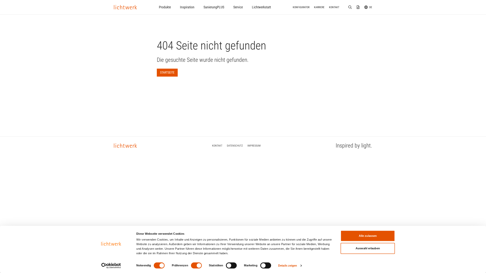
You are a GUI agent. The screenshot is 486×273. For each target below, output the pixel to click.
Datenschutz (235, 145)
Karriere (319, 7)
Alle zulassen (368, 235)
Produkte (165, 7)
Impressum (254, 145)
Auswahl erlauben (368, 248)
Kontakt (334, 7)
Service (238, 7)
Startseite (167, 72)
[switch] (196, 265)
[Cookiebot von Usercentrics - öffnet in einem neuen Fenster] (111, 265)
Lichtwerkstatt (261, 7)
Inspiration (187, 7)
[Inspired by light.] (125, 7)
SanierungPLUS (214, 7)
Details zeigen (287, 265)
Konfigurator (301, 7)
